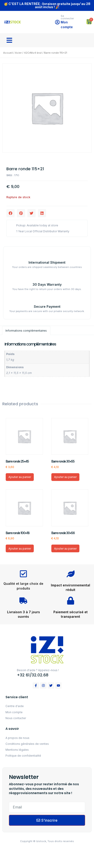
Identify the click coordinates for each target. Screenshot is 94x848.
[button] (9, 40)
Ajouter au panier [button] (19, 477)
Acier (18, 52)
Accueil (8, 52)
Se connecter (67, 17)
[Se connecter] (57, 22)
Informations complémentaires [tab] (26, 330)
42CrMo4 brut (33, 52)
